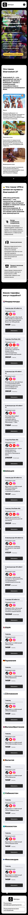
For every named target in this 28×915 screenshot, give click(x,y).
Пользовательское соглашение (11, 909)
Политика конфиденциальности (13, 904)
